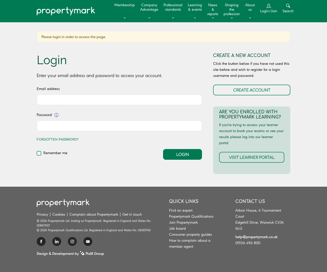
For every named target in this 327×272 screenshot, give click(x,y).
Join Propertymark (183, 222)
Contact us (250, 201)
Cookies (58, 214)
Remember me (55, 153)
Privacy (42, 214)
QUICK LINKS (183, 201)
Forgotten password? (58, 139)
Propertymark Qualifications (191, 216)
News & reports (212, 9)
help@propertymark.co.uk (256, 236)
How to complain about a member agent (189, 243)
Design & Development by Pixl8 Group (70, 253)
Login (182, 154)
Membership (124, 5)
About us (250, 7)
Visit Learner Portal (252, 157)
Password (44, 114)
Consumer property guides (190, 234)
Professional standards (173, 7)
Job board (177, 228)
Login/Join (268, 11)
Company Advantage (149, 7)
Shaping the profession (232, 9)
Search (288, 11)
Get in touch (132, 214)
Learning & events (195, 7)
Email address (48, 88)
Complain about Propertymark (93, 214)
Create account (251, 90)
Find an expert (180, 210)
